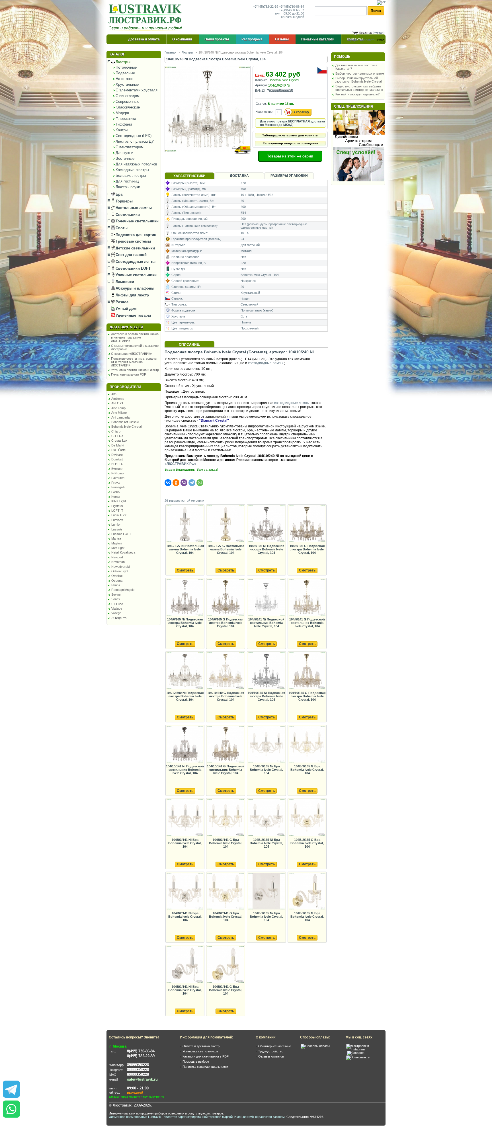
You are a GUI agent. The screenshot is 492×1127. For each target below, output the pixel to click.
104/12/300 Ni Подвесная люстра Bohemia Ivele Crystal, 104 (185, 696)
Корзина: (365, 32)
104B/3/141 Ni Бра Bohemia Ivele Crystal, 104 (185, 843)
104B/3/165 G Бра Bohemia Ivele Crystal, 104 (307, 770)
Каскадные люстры (132, 170)
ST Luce (117, 604)
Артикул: (261, 85)
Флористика (126, 118)
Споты (121, 228)
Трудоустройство (270, 1051)
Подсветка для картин (135, 235)
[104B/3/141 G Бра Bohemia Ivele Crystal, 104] (225, 817)
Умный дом (125, 308)
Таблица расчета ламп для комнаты (290, 135)
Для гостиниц (127, 181)
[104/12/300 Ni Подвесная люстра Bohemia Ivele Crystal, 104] (185, 670)
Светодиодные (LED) (133, 136)
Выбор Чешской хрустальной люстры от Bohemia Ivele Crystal (358, 79)
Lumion (116, 524)
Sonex (115, 599)
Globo (115, 492)
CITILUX (117, 436)
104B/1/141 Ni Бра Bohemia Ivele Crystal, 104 (185, 990)
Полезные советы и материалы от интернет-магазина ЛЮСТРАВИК (134, 362)
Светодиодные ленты (134, 261)
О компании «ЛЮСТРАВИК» (131, 353)
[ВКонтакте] (168, 482)
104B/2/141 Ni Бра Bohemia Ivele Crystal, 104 (185, 916)
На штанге (124, 79)
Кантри (122, 130)
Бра (118, 194)
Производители (125, 387)
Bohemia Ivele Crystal (126, 426)
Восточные (125, 158)
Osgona (116, 580)
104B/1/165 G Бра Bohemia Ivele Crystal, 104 (307, 916)
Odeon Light (119, 571)
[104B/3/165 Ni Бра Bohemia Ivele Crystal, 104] (266, 744)
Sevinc (116, 594)
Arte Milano (119, 412)
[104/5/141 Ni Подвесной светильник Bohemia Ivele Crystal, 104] (266, 597)
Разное (121, 302)
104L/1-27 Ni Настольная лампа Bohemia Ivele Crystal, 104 (185, 549)
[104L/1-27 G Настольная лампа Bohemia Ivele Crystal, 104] (225, 524)
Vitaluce (116, 608)
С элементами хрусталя (136, 90)
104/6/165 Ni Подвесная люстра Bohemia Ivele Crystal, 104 (185, 623)
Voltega (116, 613)
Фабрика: (261, 80)
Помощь (342, 57)
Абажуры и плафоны (134, 288)
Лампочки (124, 282)
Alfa (113, 394)
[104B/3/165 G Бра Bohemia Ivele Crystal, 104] (307, 744)
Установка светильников (200, 1051)
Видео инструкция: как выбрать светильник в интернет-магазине (359, 88)
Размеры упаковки (289, 176)
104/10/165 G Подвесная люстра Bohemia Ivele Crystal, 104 (307, 696)
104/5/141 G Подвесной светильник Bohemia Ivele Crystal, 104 (307, 623)
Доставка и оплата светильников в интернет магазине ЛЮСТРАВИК (135, 337)
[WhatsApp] (199, 482)
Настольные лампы (133, 208)
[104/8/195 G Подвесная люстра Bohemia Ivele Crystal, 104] (307, 524)
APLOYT (117, 403)
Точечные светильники (136, 221)
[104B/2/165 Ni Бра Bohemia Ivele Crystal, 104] (266, 817)
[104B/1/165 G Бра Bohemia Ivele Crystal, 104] (307, 891)
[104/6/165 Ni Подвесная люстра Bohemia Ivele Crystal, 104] (185, 597)
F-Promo (117, 473)
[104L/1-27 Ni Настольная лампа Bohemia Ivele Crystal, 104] (185, 524)
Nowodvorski (120, 566)
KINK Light (118, 501)
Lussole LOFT (121, 534)
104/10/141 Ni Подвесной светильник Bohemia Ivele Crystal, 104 (185, 770)
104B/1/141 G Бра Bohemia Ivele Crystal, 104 (225, 990)
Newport (117, 557)
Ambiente (117, 398)
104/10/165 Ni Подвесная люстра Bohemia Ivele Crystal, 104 (266, 696)
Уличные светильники (135, 275)
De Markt (117, 445)
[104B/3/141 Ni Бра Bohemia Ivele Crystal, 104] (185, 817)
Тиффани (124, 124)
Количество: (264, 111)
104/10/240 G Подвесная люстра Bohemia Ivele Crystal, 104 (225, 696)
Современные (127, 101)
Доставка (239, 176)
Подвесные (125, 73)
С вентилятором (130, 147)
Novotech (118, 562)
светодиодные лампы (265, 363)
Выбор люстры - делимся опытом (359, 73)
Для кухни (124, 153)
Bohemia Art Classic (125, 422)
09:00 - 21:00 (138, 1088)
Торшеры (123, 201)
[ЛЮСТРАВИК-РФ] (146, 17)
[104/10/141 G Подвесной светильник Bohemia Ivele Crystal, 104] (225, 744)
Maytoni (116, 543)
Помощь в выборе (196, 1061)
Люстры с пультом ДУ (135, 141)
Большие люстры (131, 175)
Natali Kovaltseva (123, 552)
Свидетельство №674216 (304, 1116)
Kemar (115, 496)
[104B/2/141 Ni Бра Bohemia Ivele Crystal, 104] (185, 891)
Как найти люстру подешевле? (357, 94)
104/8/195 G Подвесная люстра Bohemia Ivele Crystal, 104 (307, 549)
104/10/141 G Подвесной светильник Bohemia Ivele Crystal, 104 (225, 770)
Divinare (117, 454)
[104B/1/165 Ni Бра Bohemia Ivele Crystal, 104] (266, 891)
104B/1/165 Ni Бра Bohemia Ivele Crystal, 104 (266, 916)
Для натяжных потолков (136, 164)
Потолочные (126, 67)
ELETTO (117, 464)
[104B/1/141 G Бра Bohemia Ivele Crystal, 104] (225, 964)
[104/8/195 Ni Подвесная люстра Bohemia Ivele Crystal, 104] (266, 524)
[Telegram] (191, 482)
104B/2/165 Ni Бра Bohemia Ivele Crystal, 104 (266, 843)
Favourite (117, 478)
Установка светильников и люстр (135, 370)
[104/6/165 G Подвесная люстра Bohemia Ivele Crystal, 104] (225, 597)
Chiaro (115, 431)
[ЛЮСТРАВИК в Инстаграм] (364, 1049)
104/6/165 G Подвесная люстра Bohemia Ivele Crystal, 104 (225, 623)
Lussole (116, 529)
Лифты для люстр (131, 295)
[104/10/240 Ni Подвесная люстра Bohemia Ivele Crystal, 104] (208, 157)
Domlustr (117, 459)
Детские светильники (134, 248)
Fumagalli (117, 487)
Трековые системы (132, 241)
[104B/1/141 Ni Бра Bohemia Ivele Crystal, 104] (185, 964)
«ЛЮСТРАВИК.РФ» (180, 464)
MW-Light (117, 548)
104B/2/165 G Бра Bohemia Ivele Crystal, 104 (307, 843)
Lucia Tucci (119, 515)
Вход (380, 40)
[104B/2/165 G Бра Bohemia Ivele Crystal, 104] (307, 817)
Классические (128, 107)
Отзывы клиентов (271, 1056)
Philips (115, 585)
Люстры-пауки (128, 187)
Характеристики (189, 176)
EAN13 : (260, 90)
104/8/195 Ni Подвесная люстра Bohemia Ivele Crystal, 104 (266, 549)
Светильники (127, 214)
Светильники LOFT (132, 268)
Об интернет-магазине (274, 1046)
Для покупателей (126, 327)
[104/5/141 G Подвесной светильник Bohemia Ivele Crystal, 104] (307, 597)
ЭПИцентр (118, 618)
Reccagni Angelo (122, 589)
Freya (115, 482)
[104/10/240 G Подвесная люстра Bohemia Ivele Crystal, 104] (225, 670)
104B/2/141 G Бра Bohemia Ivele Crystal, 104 (225, 916)
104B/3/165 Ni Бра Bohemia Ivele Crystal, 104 (266, 770)
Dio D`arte (118, 450)
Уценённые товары (132, 315)
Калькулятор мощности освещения (290, 143)
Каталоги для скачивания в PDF (206, 1056)
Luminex (117, 520)
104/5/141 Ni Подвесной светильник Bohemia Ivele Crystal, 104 (266, 623)
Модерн (122, 113)
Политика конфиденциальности (205, 1066)
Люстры (122, 62)
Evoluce (116, 468)
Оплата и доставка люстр (201, 1046)
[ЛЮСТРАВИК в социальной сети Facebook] (355, 1052)
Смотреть (185, 570)
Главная (170, 52)
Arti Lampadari (121, 417)
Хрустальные (127, 84)
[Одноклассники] (176, 482)
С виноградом (128, 96)
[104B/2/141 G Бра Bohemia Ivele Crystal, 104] (225, 891)
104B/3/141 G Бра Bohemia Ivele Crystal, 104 (225, 843)
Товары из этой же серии (290, 156)
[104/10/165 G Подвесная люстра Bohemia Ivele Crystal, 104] (307, 670)
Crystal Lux (119, 440)
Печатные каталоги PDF (128, 374)
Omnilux (117, 575)
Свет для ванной (130, 255)
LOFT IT (117, 510)
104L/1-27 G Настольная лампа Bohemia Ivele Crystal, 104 (225, 549)
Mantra (116, 538)
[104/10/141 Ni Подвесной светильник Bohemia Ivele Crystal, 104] (185, 744)
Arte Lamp (118, 408)
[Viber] (184, 482)
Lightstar (117, 506)
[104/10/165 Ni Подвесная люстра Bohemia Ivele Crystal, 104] (266, 670)
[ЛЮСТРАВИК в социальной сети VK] (358, 1057)
